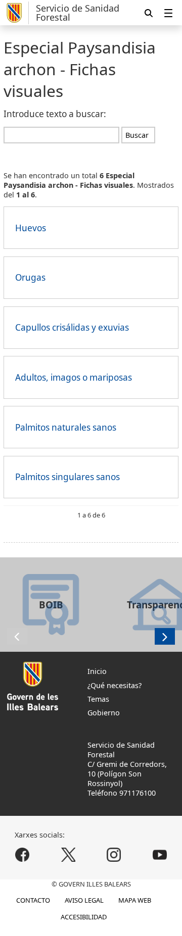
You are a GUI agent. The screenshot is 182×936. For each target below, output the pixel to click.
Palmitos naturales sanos (65, 427)
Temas (98, 699)
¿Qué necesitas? (114, 685)
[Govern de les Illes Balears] (16, 13)
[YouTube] (159, 855)
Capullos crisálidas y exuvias (72, 327)
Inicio (97, 671)
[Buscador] (149, 13)
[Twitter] (68, 855)
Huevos (30, 228)
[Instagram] (114, 855)
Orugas (30, 277)
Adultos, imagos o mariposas (73, 377)
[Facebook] (22, 855)
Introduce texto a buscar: (55, 114)
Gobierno (103, 712)
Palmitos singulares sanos (67, 477)
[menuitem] (168, 13)
